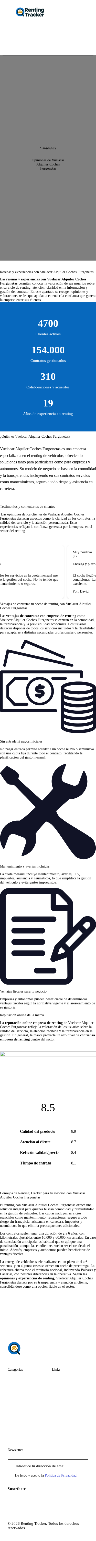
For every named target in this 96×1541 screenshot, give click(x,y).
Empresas (47, 148)
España (13, 1389)
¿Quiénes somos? (66, 1379)
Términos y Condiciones (62, 1415)
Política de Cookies (67, 1427)
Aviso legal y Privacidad (62, 1400)
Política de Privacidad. (61, 1475)
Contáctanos (62, 1389)
